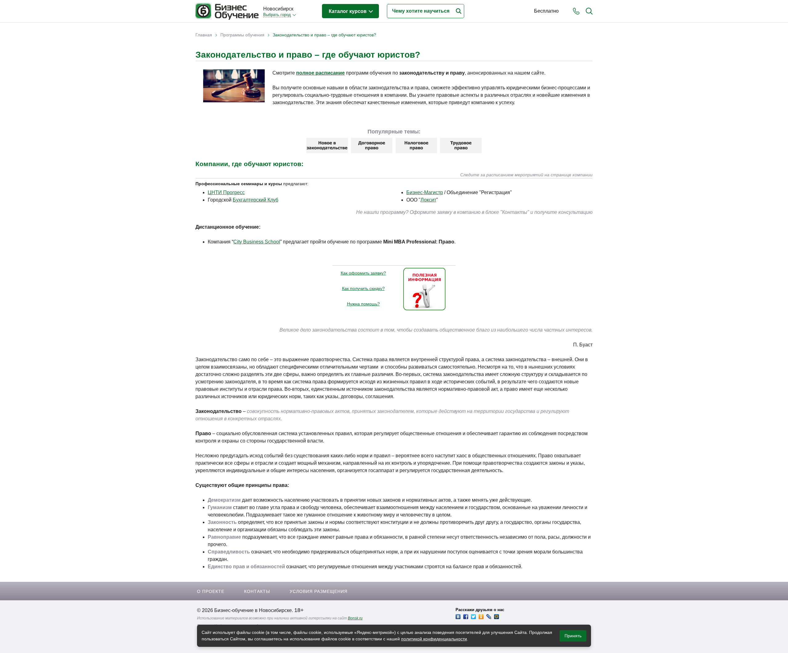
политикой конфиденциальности (434, 638)
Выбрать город (277, 14)
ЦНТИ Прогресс (226, 192)
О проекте (210, 591)
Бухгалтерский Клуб (255, 199)
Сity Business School (256, 241)
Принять (573, 635)
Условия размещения (319, 591)
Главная (203, 34)
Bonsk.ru (355, 618)
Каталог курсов (348, 11)
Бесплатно (546, 11)
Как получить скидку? (363, 288)
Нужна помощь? (363, 303)
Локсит (428, 199)
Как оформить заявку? (363, 273)
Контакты (257, 591)
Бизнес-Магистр (424, 192)
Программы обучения (242, 34)
